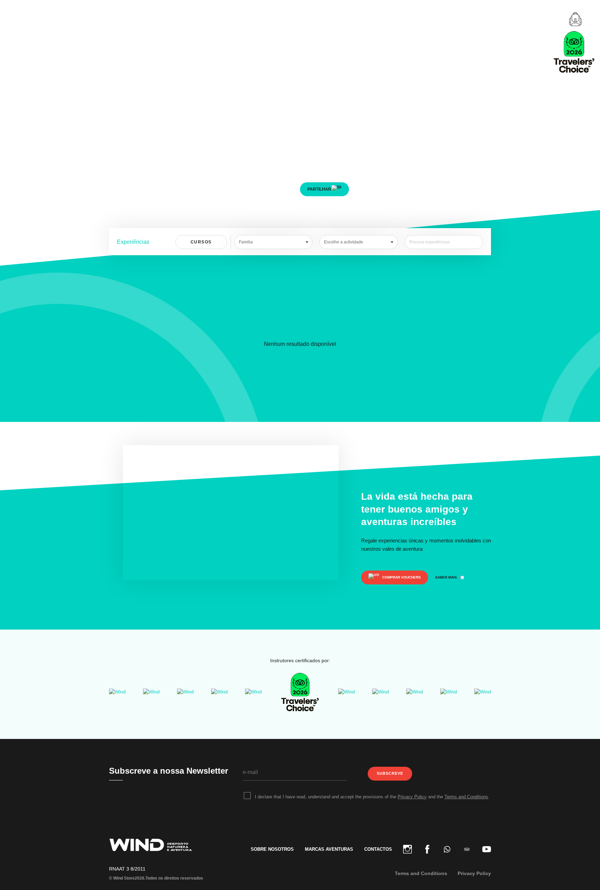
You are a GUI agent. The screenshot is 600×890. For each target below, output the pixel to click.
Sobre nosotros (272, 849)
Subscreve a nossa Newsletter (168, 771)
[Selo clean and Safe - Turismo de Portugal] (380, 692)
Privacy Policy (412, 796)
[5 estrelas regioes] (253, 692)
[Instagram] (407, 849)
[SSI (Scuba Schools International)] (219, 692)
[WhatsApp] (447, 849)
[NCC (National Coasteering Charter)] (414, 692)
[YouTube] (484, 849)
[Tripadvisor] (300, 692)
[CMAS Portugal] (185, 692)
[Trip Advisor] (467, 849)
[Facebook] (427, 849)
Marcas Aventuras (329, 849)
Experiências (133, 242)
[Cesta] (575, 19)
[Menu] (18, 19)
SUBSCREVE (390, 773)
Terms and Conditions (466, 796)
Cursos (201, 242)
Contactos (378, 849)
